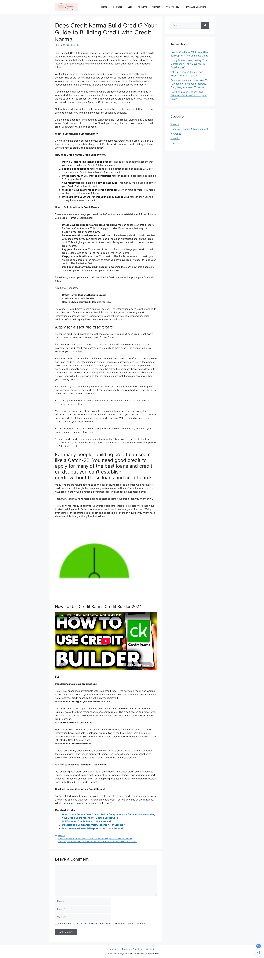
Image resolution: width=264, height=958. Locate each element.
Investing (175, 138)
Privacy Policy (172, 6)
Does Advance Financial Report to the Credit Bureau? (92, 828)
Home (104, 6)
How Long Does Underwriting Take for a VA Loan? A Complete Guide (188, 95)
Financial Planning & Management (189, 129)
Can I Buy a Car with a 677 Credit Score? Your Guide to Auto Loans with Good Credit (97, 841)
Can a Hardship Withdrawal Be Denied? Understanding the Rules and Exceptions (95, 838)
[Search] (205, 25)
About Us (142, 6)
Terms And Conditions (195, 6)
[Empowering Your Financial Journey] (66, 6)
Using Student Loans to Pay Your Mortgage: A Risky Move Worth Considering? (188, 64)
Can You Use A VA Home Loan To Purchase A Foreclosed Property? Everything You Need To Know (189, 84)
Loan (130, 6)
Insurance (117, 6)
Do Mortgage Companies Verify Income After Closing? (93, 824)
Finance (61, 835)
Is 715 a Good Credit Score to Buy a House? (86, 821)
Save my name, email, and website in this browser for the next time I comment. (102, 923)
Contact (156, 6)
